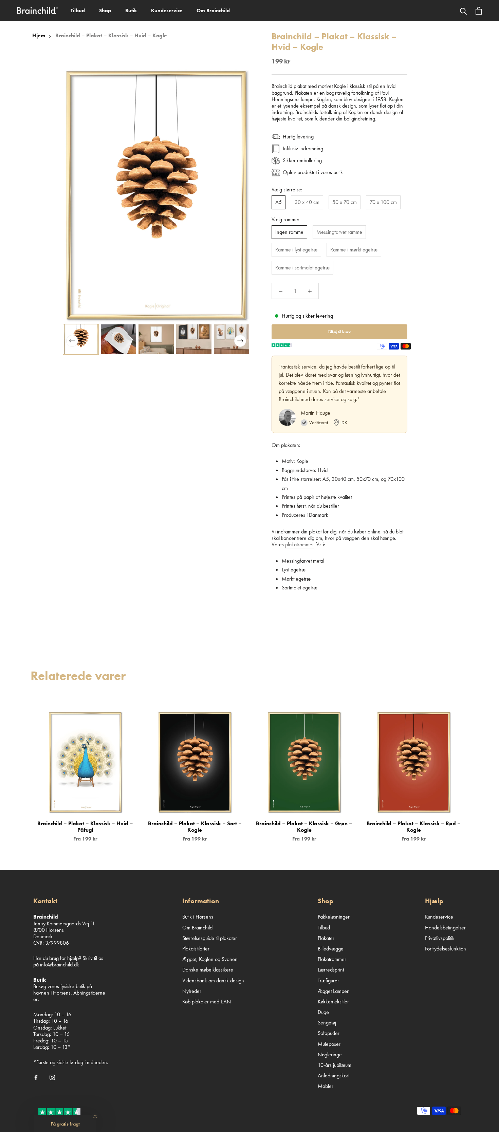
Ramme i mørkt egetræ (353, 249)
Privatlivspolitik (440, 938)
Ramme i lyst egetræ (296, 249)
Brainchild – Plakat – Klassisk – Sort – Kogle (195, 826)
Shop (105, 10)
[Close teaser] (95, 1116)
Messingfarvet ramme (339, 232)
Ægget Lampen (334, 991)
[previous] (21, 769)
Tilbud (78, 10)
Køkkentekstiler (333, 1001)
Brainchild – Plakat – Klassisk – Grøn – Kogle (304, 826)
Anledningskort (333, 1075)
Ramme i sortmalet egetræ (302, 267)
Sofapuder (328, 1033)
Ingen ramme (289, 232)
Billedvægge (331, 948)
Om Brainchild (213, 10)
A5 (278, 202)
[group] (81, 339)
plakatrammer (299, 544)
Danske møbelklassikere (207, 969)
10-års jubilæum (334, 1065)
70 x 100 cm (383, 202)
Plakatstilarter (195, 948)
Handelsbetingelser (445, 927)
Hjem (38, 35)
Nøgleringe (330, 1054)
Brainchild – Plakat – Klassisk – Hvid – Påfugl (85, 826)
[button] (240, 341)
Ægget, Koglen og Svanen (210, 959)
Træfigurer (328, 980)
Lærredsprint (331, 969)
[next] (477, 769)
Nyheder (191, 991)
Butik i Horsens (197, 916)
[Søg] (463, 10)
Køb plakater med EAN (206, 1001)
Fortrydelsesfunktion (445, 948)
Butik (131, 10)
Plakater (326, 938)
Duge (323, 1012)
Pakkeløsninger (334, 916)
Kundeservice (166, 10)
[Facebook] (36, 1076)
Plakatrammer (332, 959)
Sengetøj (327, 1022)
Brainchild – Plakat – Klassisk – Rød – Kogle (414, 826)
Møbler (325, 1086)
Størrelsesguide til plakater (209, 938)
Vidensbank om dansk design (213, 980)
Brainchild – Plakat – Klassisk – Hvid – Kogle (111, 35)
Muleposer (329, 1044)
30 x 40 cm (307, 202)
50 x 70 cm (344, 202)
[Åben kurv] (479, 11)
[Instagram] (52, 1076)
